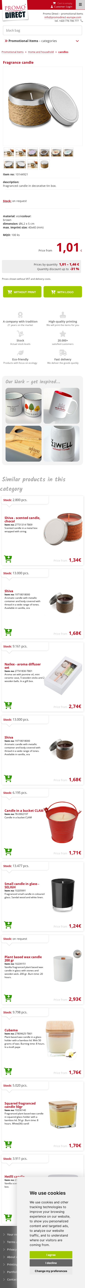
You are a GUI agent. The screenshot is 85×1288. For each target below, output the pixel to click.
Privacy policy (16, 1249)
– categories (32, 41)
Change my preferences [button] (51, 1271)
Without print (24, 292)
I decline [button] (51, 1263)
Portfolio (13, 1272)
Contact (12, 1279)
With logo (65, 292)
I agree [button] (51, 1254)
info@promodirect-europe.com (62, 17)
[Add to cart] (8, 559)
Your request (16, 1234)
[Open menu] (80, 4)
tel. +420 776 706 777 (67, 20)
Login (69, 6)
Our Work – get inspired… (33, 382)
